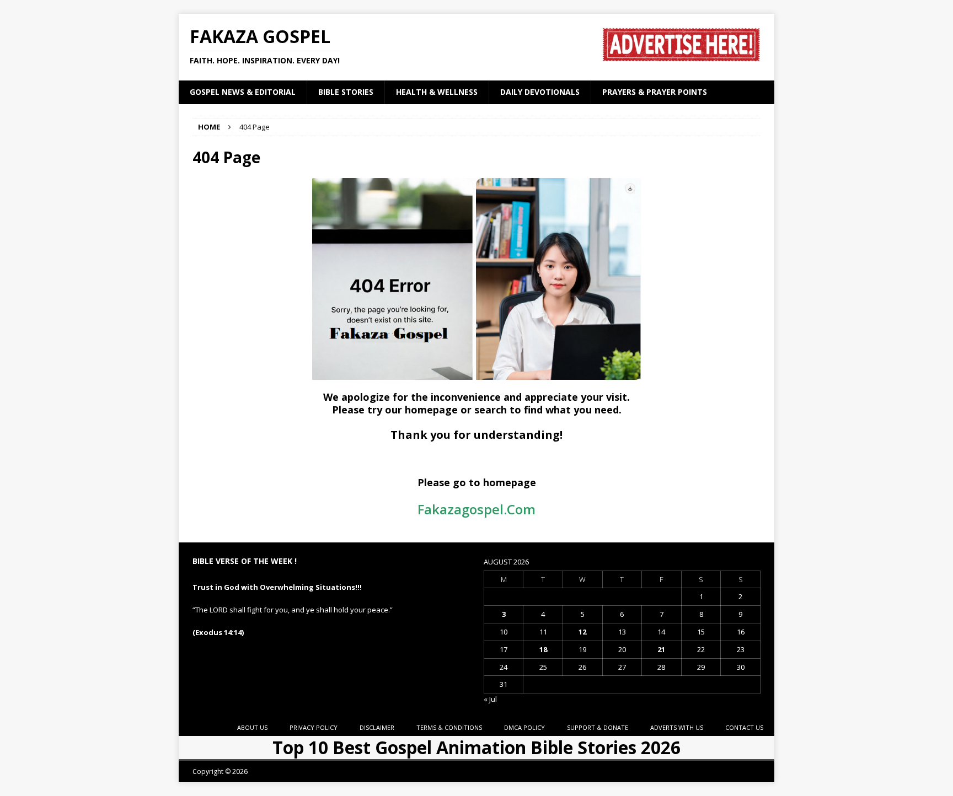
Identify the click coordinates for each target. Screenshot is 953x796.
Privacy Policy (314, 727)
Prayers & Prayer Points (654, 92)
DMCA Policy (524, 727)
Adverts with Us (676, 727)
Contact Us (744, 727)
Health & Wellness (437, 92)
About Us (252, 727)
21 (661, 649)
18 (543, 649)
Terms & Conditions (449, 727)
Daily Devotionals (540, 92)
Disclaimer (377, 727)
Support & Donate (597, 727)
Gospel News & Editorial (243, 92)
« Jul (490, 699)
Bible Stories (345, 92)
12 (582, 632)
